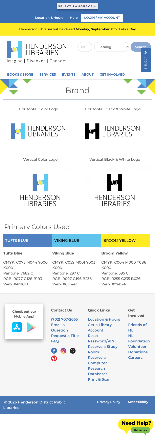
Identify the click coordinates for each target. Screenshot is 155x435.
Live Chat (135, 427)
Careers (135, 357)
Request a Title (65, 336)
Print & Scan (99, 379)
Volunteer (137, 346)
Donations (138, 352)
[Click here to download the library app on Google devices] (32, 331)
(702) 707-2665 (64, 319)
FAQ (55, 341)
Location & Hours (104, 319)
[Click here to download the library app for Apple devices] (17, 331)
